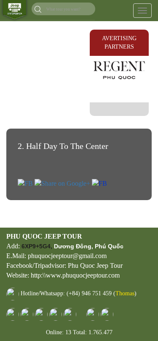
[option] (119, 69)
